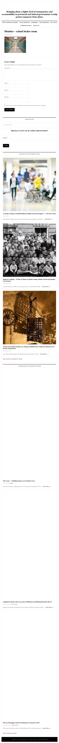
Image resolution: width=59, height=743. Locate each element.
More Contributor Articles (10, 733)
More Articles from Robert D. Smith (12, 359)
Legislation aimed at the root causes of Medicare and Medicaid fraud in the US (27, 602)
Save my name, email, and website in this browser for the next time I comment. (25, 105)
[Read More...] (49, 219)
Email (6, 90)
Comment (7, 68)
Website (6, 97)
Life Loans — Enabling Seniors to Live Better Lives (19, 481)
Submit (6, 145)
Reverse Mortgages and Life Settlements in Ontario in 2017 (21, 723)
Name (6, 83)
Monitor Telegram (29, 6)
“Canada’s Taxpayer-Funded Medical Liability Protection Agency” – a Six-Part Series (29, 213)
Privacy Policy (44, 739)
